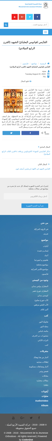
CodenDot (27, 439)
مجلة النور (44, 326)
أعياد (46, 255)
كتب (46, 345)
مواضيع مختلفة (42, 265)
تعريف (45, 234)
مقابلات (45, 376)
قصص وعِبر (43, 371)
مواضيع (34, 64)
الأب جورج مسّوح (41, 300)
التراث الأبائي (43, 340)
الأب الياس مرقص (41, 305)
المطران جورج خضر (40, 291)
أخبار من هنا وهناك (41, 357)
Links (46, 385)
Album (44, 405)
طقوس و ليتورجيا (41, 260)
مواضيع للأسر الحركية (39, 269)
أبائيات (45, 246)
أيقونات (44, 391)
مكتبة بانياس (43, 331)
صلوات (45, 396)
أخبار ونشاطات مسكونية (38, 366)
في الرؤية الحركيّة (41, 229)
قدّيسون (25, 64)
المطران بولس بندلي (40, 286)
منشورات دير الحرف (40, 336)
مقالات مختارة (42, 380)
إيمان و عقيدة (42, 251)
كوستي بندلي (42, 295)
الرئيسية (43, 64)
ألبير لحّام (44, 309)
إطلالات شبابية (42, 362)
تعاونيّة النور (43, 322)
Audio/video (41, 401)
